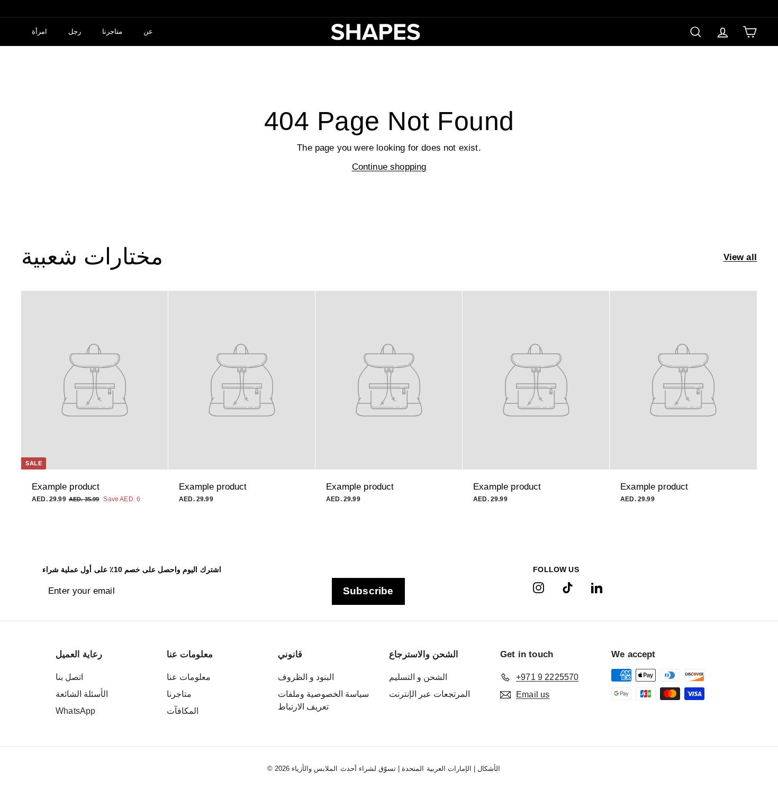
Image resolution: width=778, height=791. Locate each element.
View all (740, 257)
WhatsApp (75, 710)
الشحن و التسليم (418, 677)
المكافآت (182, 710)
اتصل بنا (69, 677)
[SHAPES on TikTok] (567, 587)
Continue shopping (389, 167)
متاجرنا (112, 31)
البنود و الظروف (306, 677)
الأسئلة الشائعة (82, 693)
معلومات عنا (189, 677)
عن (148, 31)
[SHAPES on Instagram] (538, 587)
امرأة (39, 31)
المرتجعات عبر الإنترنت (429, 693)
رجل (74, 31)
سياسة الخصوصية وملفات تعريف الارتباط (323, 700)
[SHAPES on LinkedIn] (596, 587)
